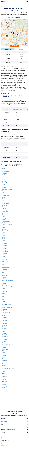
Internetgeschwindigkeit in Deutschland (12, 6)
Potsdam (4, 331)
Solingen (4, 355)
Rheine (4, 341)
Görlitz (3, 237)
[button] (27, 2)
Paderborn (4, 327)
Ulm (3, 367)
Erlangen (4, 215)
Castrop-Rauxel (6, 195)
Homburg (4, 259)
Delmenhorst (5, 203)
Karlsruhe (4, 269)
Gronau (4, 235)
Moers (3, 303)
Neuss (3, 315)
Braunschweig (5, 191)
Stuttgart (4, 362)
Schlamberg (5, 349)
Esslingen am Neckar (7, 218)
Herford (4, 255)
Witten (4, 379)
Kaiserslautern (5, 267)
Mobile (21, 49)
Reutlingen (5, 339)
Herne (3, 256)
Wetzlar (4, 375)
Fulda (3, 226)
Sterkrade (4, 360)
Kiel (3, 272)
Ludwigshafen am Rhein (8, 287)
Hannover (4, 248)
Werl (3, 371)
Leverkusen (5, 285)
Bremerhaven (5, 194)
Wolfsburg (4, 381)
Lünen (3, 293)
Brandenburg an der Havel (8, 189)
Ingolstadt (4, 263)
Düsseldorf (5, 211)
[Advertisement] (14, 399)
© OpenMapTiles (4, 66)
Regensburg (5, 336)
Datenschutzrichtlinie (5, 440)
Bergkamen (5, 178)
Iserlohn (4, 264)
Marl (3, 299)
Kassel (3, 271)
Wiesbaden (5, 376)
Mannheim (24, 6)
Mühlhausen (5, 306)
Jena (3, 266)
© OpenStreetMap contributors (13, 66)
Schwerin (4, 351)
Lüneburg (4, 291)
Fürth (3, 227)
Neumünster (5, 314)
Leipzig (4, 283)
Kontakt (2, 439)
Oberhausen (5, 320)
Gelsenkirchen (5, 231)
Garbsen (4, 229)
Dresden (4, 208)
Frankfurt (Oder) (6, 221)
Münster (4, 311)
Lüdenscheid (5, 290)
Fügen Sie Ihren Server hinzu (6, 443)
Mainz (3, 296)
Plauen (4, 330)
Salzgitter (4, 347)
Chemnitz (4, 199)
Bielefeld (4, 183)
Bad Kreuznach (5, 175)
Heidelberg (5, 251)
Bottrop (4, 187)
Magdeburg (5, 295)
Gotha (3, 234)
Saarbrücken (5, 346)
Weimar (4, 370)
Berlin (3, 179)
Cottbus (4, 200)
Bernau (4, 181)
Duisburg (4, 210)
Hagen (3, 242)
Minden (4, 301)
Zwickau (4, 387)
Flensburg (4, 219)
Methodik (2, 442)
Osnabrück (4, 325)
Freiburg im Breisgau (7, 224)
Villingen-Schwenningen (8, 368)
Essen (3, 216)
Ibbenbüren (5, 261)
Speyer (4, 357)
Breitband (8, 49)
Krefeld (4, 277)
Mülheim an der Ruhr (7, 307)
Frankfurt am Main (6, 223)
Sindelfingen (5, 354)
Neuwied (4, 317)
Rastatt (4, 333)
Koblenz (4, 274)
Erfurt (3, 213)
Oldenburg (4, 323)
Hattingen (4, 250)
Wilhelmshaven (6, 378)
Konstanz (4, 275)
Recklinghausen (6, 335)
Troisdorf (4, 365)
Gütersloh (4, 240)
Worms (4, 383)
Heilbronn (4, 253)
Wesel (3, 373)
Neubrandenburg (6, 312)
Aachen (4, 168)
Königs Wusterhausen (7, 280)
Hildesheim (5, 258)
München (4, 309)
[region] (14, 32)
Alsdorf (4, 170)
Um (1, 437)
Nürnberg (4, 319)
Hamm (3, 247)
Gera (3, 232)
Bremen (4, 192)
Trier (3, 363)
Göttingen (4, 239)
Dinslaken (4, 205)
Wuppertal (4, 384)
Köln (3, 279)
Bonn (3, 186)
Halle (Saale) (5, 243)
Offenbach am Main (6, 322)
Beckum (4, 176)
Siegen (4, 352)
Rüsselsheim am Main (7, 344)
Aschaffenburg (5, 171)
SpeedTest (14, 46)
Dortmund (4, 207)
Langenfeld (5, 282)
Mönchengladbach (6, 304)
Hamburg (4, 245)
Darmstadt (4, 202)
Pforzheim (4, 328)
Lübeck (4, 288)
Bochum (4, 184)
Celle (3, 197)
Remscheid (5, 338)
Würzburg (4, 386)
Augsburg (4, 173)
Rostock (4, 343)
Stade (3, 359)
